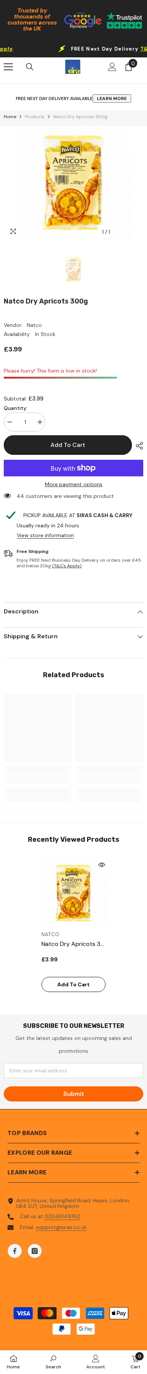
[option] (73, 182)
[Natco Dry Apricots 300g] (73, 893)
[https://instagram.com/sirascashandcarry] (35, 1251)
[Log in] (112, 67)
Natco (34, 325)
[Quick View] (101, 864)
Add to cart (68, 445)
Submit (73, 1094)
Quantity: (16, 408)
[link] (37, 779)
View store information (45, 535)
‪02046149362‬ (62, 1216)
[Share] (137, 446)
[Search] (29, 66)
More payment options (74, 484)
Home (10, 117)
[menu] (8, 66)
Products (34, 117)
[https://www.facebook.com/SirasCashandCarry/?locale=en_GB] (15, 1251)
